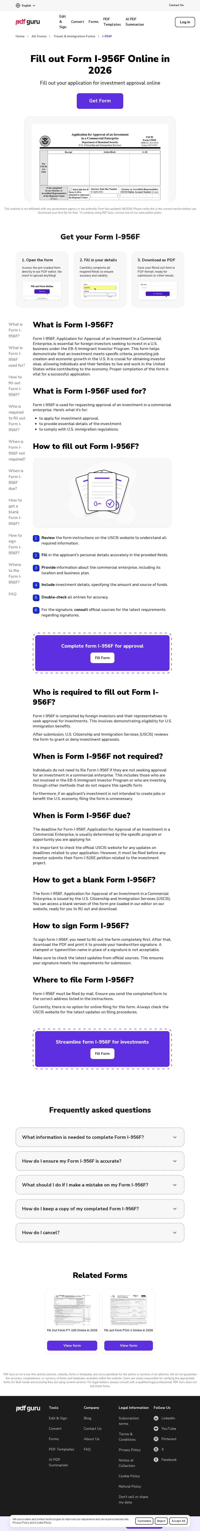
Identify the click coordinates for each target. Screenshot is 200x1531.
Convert (77, 21)
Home (20, 36)
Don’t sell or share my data (133, 1499)
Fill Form (102, 657)
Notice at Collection (127, 1463)
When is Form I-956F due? (16, 479)
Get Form (100, 101)
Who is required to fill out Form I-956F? (17, 418)
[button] (25, 6)
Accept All (178, 1521)
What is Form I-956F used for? (17, 356)
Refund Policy (130, 1486)
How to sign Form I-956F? (15, 544)
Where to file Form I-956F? (15, 573)
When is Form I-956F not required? (17, 450)
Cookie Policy (43, 1523)
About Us (91, 1439)
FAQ (12, 594)
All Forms (39, 36)
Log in (185, 22)
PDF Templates (112, 22)
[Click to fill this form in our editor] (100, 160)
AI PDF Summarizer (135, 22)
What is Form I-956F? (16, 330)
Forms (94, 21)
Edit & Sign (62, 21)
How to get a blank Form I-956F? (15, 512)
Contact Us (176, 5)
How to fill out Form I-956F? (15, 385)
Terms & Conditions (127, 1437)
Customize (144, 1521)
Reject (161, 1521)
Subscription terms (129, 1421)
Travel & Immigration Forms (74, 36)
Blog (87, 1418)
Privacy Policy (20, 1523)
